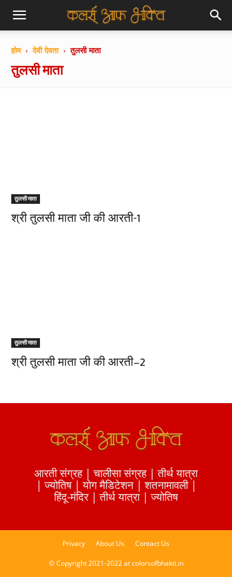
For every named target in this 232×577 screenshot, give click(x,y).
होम (16, 50)
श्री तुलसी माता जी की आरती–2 (78, 362)
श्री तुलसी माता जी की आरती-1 (76, 218)
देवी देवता (46, 50)
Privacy (74, 543)
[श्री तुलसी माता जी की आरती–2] (116, 296)
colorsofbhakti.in (158, 563)
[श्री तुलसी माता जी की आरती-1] (116, 152)
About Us (110, 543)
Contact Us (152, 543)
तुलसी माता (26, 198)
